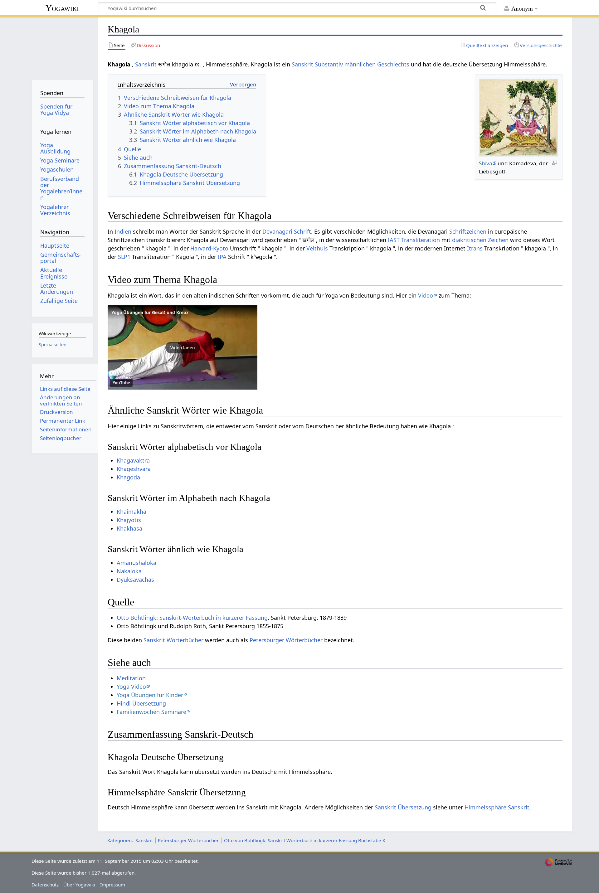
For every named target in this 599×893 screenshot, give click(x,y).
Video (425, 295)
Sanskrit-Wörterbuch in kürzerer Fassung (213, 617)
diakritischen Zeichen (480, 240)
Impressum (112, 884)
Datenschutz (45, 884)
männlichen (360, 64)
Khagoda (128, 477)
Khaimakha (131, 511)
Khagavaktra (133, 460)
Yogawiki (62, 8)
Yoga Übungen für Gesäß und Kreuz (149, 312)
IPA (222, 256)
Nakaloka (129, 571)
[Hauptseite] (62, 46)
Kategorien (119, 840)
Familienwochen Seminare (151, 712)
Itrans (475, 248)
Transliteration (420, 240)
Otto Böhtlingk (136, 617)
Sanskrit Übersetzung (403, 807)
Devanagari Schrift (286, 231)
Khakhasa (129, 528)
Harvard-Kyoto (209, 248)
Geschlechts (393, 64)
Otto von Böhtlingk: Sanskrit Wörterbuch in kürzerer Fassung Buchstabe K (304, 840)
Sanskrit (146, 64)
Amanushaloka (136, 562)
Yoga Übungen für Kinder (150, 695)
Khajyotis (129, 520)
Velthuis (317, 248)
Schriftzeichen (467, 231)
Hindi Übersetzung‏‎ (141, 703)
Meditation (131, 678)
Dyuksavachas (135, 579)
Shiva (485, 163)
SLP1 (124, 256)
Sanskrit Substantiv (317, 64)
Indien (122, 231)
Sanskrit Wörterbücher (173, 640)
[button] (182, 347)
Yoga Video (131, 686)
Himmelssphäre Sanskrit (497, 807)
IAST (394, 240)
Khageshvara (134, 469)
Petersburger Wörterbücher (286, 640)
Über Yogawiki (79, 884)
